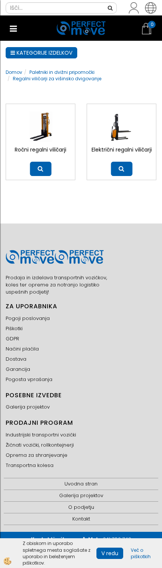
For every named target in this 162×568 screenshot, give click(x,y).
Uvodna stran (81, 483)
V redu (109, 553)
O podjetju (81, 507)
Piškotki (14, 328)
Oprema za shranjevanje (36, 455)
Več (40, 169)
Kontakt (81, 518)
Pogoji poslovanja (28, 318)
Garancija (18, 369)
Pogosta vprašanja (29, 379)
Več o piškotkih (141, 553)
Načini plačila (22, 348)
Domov (14, 72)
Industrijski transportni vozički (41, 434)
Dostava (16, 359)
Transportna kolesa (29, 465)
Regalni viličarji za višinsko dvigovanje (57, 78)
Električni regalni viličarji (122, 149)
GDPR (12, 338)
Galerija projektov (28, 406)
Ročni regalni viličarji (40, 149)
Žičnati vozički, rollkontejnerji (40, 445)
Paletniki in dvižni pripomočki (62, 72)
